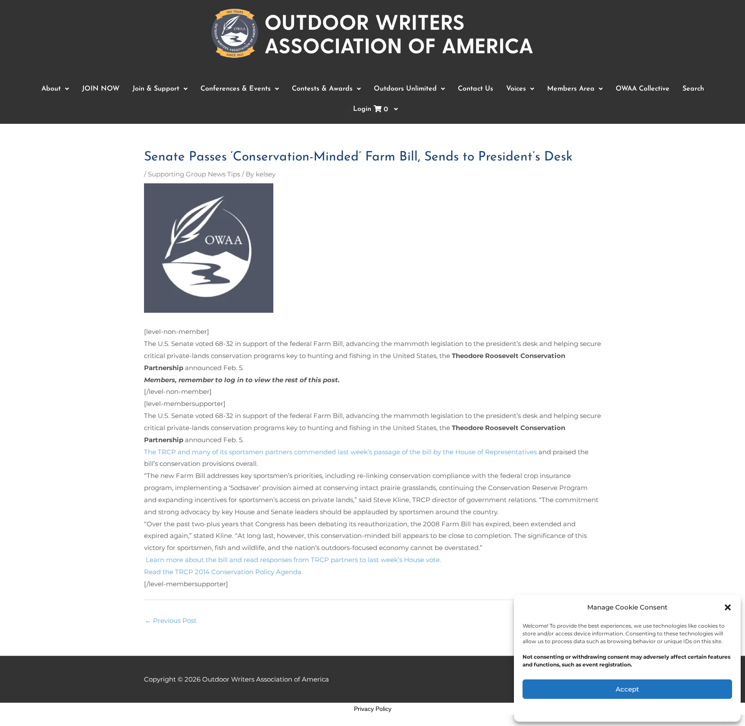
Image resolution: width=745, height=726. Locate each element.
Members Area (571, 88)
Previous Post (171, 620)
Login (370, 109)
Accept (627, 689)
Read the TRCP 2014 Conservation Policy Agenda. (223, 572)
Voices (516, 88)
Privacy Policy (372, 708)
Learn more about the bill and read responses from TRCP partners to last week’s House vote (292, 560)
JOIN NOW (100, 88)
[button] (727, 607)
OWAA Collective (643, 88)
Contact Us (475, 88)
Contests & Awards (322, 88)
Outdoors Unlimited (405, 88)
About (51, 88)
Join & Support (155, 88)
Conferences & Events (235, 88)
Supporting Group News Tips (194, 174)
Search (693, 88)
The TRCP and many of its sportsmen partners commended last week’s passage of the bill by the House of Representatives (340, 452)
